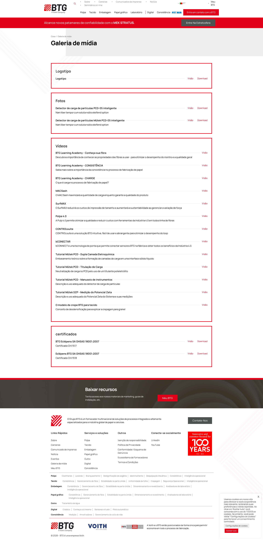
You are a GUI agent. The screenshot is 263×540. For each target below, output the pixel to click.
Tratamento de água (71, 503)
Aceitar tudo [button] (231, 530)
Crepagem (155, 481)
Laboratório (136, 12)
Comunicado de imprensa (64, 449)
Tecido (92, 12)
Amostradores (86, 514)
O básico (66, 509)
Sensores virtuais (102, 509)
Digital (150, 12)
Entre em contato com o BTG (201, 12)
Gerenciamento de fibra (87, 481)
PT (184, 3)
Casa (53, 36)
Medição (72, 514)
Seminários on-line (93, 5)
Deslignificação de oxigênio (115, 475)
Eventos (55, 458)
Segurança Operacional (173, 481)
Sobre (87, 1)
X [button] (258, 496)
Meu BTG (213, 3)
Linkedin (155, 440)
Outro (87, 458)
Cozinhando (67, 475)
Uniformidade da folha (138, 481)
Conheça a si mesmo (82, 509)
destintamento (136, 475)
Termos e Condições (128, 462)
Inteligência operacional (195, 475)
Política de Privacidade (129, 444)
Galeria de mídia (59, 463)
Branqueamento (93, 475)
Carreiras (103, 1)
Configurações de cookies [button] (237, 526)
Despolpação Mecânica (156, 475)
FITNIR (177, 12)
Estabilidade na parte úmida (113, 481)
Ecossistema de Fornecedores (133, 457)
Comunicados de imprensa (128, 1)
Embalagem (105, 12)
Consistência (163, 12)
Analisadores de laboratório (178, 486)
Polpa (83, 12)
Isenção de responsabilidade (132, 440)
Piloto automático (120, 509)
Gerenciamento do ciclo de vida (109, 514)
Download (202, 78)
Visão (190, 78)
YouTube (155, 444)
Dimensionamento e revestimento (148, 486)
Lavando (79, 475)
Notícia (153, 1)
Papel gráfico (120, 12)
